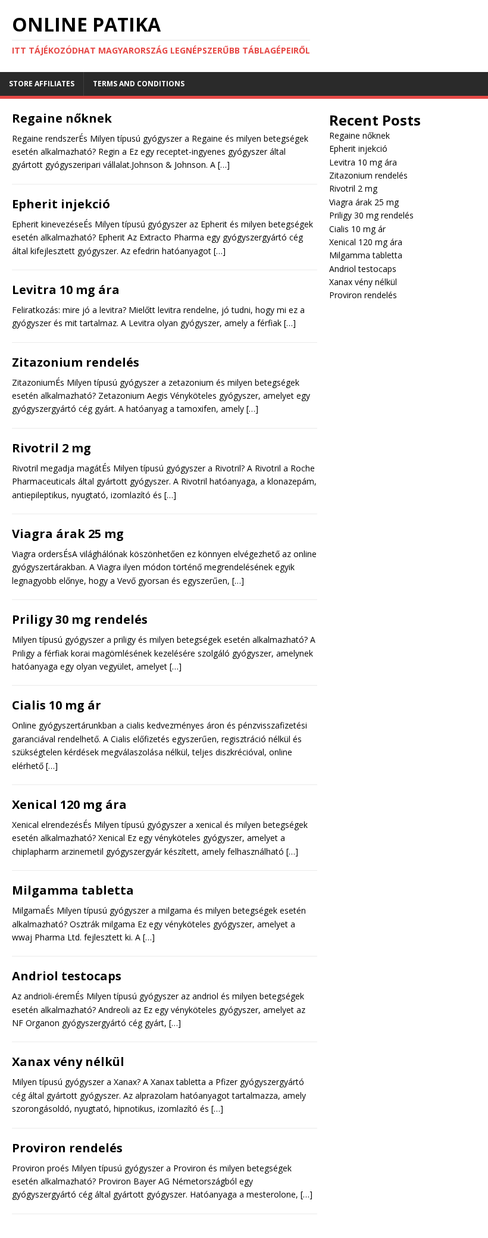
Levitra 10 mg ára (66, 290)
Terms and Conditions (138, 84)
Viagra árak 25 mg (68, 534)
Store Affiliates (41, 84)
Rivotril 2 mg (51, 448)
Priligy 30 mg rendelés (80, 619)
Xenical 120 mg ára (69, 804)
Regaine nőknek (62, 118)
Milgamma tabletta (73, 890)
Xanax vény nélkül (68, 1061)
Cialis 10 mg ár (56, 705)
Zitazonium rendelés (75, 362)
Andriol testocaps (66, 976)
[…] (224, 164)
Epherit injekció (61, 204)
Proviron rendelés (67, 1148)
